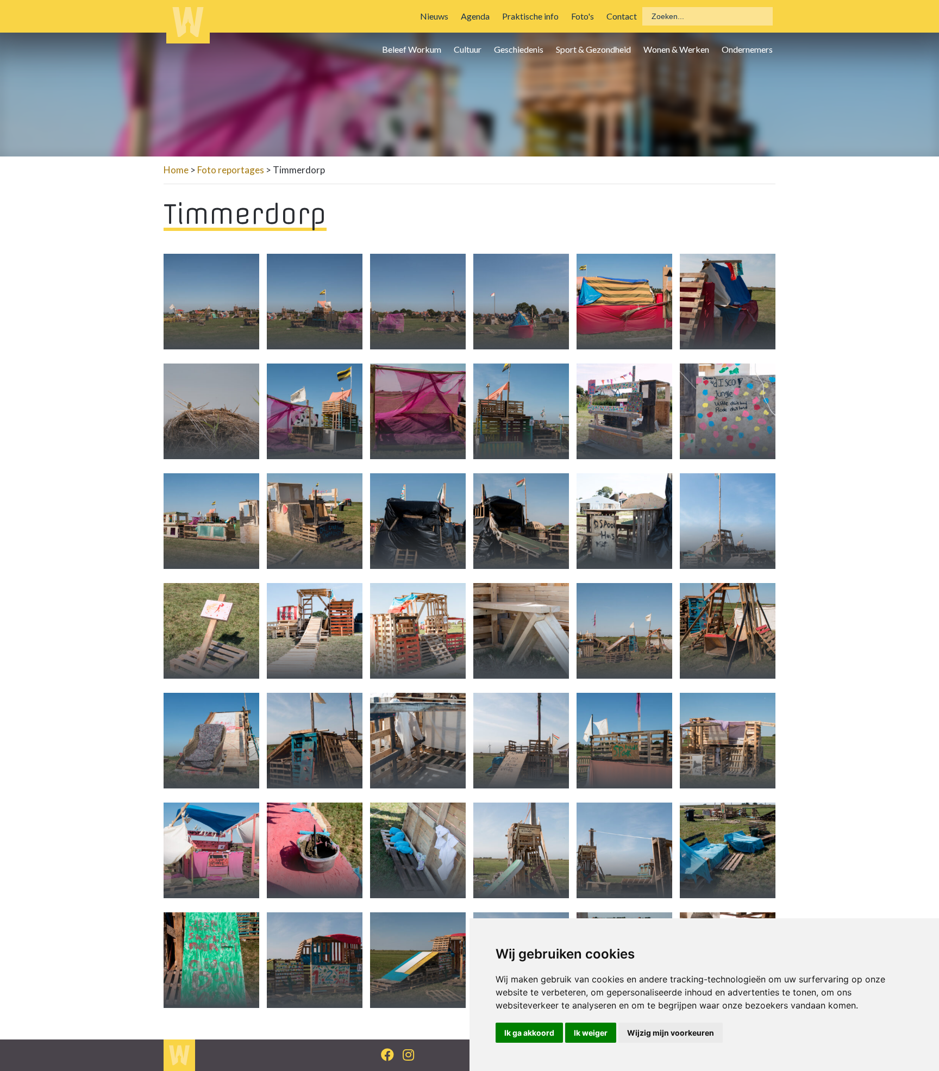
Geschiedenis (518, 49)
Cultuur (467, 49)
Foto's (582, 16)
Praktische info (530, 16)
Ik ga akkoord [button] (529, 1032)
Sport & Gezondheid (593, 49)
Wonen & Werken (676, 49)
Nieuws (434, 16)
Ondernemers (747, 49)
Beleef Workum (411, 49)
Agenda (475, 16)
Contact (621, 16)
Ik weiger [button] (591, 1032)
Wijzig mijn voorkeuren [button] (670, 1032)
